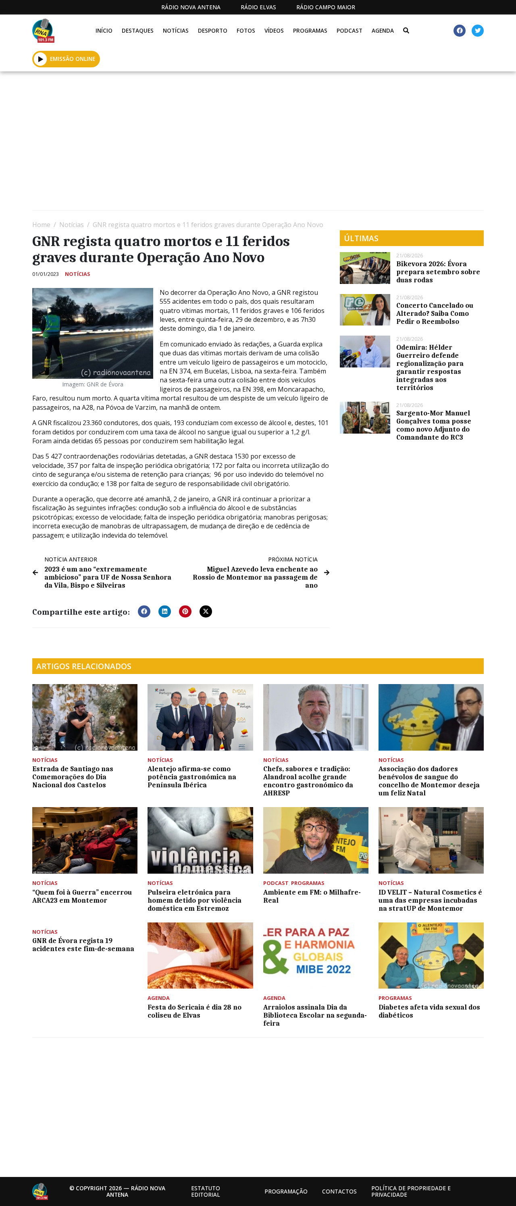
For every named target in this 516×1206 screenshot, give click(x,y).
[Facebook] (460, 31)
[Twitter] (478, 31)
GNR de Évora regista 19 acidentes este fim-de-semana (83, 945)
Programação (286, 1191)
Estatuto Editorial (205, 1191)
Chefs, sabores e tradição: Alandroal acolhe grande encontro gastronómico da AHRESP (308, 781)
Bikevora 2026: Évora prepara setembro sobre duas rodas (438, 272)
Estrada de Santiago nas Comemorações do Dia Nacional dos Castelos (72, 777)
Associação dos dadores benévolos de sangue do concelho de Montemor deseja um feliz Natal (429, 781)
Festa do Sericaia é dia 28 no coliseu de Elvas (194, 1011)
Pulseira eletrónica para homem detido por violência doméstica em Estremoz (194, 900)
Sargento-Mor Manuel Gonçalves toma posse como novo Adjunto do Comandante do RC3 (433, 425)
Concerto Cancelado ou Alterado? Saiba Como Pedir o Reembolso (434, 313)
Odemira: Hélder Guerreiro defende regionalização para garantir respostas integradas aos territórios (430, 367)
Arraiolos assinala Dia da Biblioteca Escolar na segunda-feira (315, 1015)
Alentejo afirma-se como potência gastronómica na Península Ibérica (192, 777)
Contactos (339, 1191)
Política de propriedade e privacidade (411, 1191)
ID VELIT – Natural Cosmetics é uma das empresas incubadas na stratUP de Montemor (430, 900)
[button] (40, 59)
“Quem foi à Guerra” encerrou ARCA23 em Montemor (82, 896)
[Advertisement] (258, 144)
